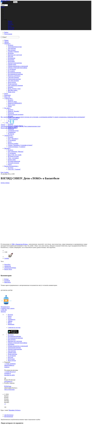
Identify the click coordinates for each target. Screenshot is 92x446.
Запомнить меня (8, 2)
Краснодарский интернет (15, 114)
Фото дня (7, 96)
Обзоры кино (12, 64)
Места (10, 322)
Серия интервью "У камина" (17, 146)
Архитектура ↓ (8, 135)
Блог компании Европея (15, 85)
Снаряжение (12, 132)
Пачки (10, 106)
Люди (9, 318)
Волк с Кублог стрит (14, 88)
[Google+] (7, 384)
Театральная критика (14, 79)
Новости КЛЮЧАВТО (15, 103)
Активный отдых (13, 130)
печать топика (5, 182)
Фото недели (12, 82)
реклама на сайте (9, 375)
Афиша (6, 42)
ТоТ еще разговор (13, 80)
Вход (15, 2)
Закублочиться (8, 415)
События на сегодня (14, 327)
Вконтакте (7, 282)
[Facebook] (4, 384)
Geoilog (6, 258)
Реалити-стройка (13, 143)
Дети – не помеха (13, 158)
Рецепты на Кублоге (14, 76)
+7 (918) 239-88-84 (10, 363)
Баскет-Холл (8, 269)
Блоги (6, 93)
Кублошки (11, 59)
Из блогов (11, 134)
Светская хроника (13, 77)
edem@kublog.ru (9, 365)
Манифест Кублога (14, 410)
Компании (7, 95)
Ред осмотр (11, 71)
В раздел (10, 45)
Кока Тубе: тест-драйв (14, 155)
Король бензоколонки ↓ (11, 166)
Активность (11, 319)
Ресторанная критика (14, 72)
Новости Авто (12, 101)
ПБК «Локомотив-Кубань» (20, 244)
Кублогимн (7, 386)
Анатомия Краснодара (15, 46)
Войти (3, 7)
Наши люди (11, 92)
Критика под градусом (15, 55)
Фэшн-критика (12, 84)
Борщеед (10, 87)
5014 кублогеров (9, 389)
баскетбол (7, 264)
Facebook (7, 280)
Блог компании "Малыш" (16, 151)
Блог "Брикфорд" (13, 138)
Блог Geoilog (5, 172)
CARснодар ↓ (8, 98)
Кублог (6, 279)
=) (5, 404)
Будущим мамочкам (14, 161)
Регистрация (8, 34)
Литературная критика (15, 63)
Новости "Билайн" (13, 111)
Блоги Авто (11, 105)
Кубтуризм (11, 61)
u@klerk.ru (7, 373)
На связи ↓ (7, 108)
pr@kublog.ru (8, 381)
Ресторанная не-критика (15, 74)
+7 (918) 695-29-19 (10, 372)
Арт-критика (12, 48)
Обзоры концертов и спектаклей (18, 66)
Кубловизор (11, 58)
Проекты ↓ (7, 43)
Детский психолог (13, 163)
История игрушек (13, 156)
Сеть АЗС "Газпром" (14, 169)
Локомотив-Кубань (10, 267)
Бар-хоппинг (12, 50)
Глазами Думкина (13, 51)
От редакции (12, 69)
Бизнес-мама (12, 159)
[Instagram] (6, 384)
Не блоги (11, 334)
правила (6, 367)
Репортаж (11, 113)
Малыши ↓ (7, 148)
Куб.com (10, 56)
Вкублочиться (8, 416)
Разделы (10, 314)
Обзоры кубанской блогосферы (17, 67)
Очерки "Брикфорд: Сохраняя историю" (20, 145)
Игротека (11, 53)
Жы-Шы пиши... (13, 90)
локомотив (7, 266)
